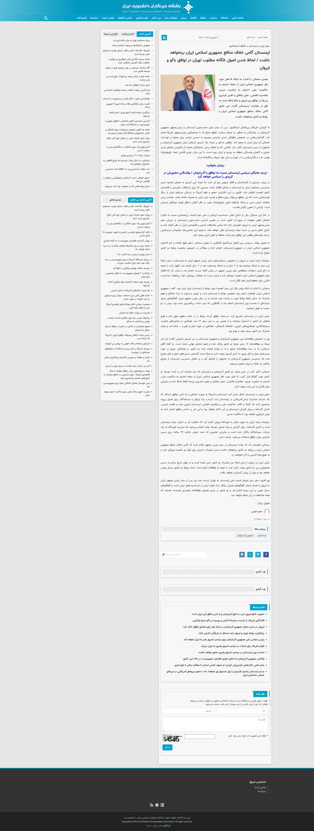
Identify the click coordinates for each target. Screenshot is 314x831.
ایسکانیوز (234, 127)
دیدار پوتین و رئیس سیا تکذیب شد (133, 254)
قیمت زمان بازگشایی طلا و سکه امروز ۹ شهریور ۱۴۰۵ (128, 105)
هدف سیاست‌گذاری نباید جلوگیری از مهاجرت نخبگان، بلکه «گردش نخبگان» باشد (129, 61)
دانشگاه (224, 18)
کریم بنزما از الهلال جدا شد (137, 85)
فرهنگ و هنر (171, 18)
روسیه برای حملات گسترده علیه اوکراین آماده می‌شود (129, 283)
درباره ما (262, 791)
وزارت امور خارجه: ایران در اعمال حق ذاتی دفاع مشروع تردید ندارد (128, 140)
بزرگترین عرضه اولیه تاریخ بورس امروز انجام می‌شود (129, 114)
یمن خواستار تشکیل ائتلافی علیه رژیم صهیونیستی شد (126, 385)
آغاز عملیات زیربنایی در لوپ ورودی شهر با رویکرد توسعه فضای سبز (127, 69)
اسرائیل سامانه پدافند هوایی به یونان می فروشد (127, 344)
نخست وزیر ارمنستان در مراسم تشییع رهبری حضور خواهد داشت (231, 652)
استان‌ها (94, 18)
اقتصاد (193, 18)
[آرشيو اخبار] (162, 805)
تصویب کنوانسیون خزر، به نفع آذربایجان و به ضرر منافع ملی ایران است (228, 614)
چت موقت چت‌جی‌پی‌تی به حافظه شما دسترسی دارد (128, 170)
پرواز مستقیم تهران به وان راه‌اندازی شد (131, 40)
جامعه (203, 18)
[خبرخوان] (151, 805)
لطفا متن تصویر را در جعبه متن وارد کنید (248, 736)
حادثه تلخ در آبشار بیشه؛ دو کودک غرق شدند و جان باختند (128, 78)
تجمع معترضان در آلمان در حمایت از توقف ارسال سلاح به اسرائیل (127, 328)
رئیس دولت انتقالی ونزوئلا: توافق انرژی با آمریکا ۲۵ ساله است (127, 336)
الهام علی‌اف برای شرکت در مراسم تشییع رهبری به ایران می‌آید (232, 646)
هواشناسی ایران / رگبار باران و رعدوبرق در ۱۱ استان (126, 99)
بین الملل (156, 18)
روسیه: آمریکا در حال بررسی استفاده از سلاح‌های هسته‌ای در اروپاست (127, 350)
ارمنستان (262, 535)
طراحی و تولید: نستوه (155, 825)
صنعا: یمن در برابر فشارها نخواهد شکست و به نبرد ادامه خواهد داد (126, 247)
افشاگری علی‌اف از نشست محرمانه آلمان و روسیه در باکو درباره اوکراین (228, 620)
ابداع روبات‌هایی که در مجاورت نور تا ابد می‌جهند (127, 186)
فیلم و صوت (108, 18)
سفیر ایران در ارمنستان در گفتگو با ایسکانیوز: (249, 46)
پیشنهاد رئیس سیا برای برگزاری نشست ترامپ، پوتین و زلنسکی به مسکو (128, 319)
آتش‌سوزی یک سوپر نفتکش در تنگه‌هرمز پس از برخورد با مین (128, 148)
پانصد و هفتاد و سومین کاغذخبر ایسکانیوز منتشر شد (127, 359)
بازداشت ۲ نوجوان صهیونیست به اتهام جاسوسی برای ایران (127, 275)
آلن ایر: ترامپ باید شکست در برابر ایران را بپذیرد (127, 366)
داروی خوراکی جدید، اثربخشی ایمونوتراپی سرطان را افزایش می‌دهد (126, 179)
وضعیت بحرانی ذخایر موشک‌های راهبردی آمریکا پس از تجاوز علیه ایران (128, 306)
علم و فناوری (142, 18)
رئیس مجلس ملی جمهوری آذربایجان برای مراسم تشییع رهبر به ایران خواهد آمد (224, 640)
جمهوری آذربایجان (245, 535)
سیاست (213, 18)
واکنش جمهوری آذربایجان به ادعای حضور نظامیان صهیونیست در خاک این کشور (223, 659)
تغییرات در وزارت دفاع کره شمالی (134, 313)
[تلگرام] (157, 805)
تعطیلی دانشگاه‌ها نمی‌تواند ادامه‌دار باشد (131, 45)
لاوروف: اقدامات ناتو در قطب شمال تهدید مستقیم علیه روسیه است (126, 52)
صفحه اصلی (237, 18)
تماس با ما (260, 788)
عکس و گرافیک (125, 18)
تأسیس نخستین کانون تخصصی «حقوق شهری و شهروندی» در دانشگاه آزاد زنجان (127, 122)
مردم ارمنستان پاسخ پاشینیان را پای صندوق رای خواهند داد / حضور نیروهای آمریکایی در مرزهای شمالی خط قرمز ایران (215, 673)
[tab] (144, 34)
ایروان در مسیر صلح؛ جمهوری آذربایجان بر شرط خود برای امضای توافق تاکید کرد (223, 627)
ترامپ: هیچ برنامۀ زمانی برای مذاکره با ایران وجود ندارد (127, 393)
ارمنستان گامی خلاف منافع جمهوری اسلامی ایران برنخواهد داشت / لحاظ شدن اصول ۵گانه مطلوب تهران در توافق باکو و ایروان (218, 60)
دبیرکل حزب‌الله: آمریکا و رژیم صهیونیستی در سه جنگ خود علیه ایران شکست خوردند (127, 261)
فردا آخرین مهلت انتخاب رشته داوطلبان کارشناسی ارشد (127, 91)
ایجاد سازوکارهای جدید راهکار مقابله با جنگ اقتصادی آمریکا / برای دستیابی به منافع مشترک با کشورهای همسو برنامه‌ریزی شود (127, 374)
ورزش (183, 18)
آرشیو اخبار (82, 18)
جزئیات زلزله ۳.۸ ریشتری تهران (135, 155)
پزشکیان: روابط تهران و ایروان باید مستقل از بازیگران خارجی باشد (231, 633)
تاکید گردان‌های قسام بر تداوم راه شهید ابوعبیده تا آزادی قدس (126, 234)
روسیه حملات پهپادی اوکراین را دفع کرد (131, 268)
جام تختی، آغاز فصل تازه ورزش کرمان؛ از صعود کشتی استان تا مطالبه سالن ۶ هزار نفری (219, 665)
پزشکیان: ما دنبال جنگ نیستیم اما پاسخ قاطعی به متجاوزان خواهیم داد (126, 162)
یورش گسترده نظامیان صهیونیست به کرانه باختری (127, 241)
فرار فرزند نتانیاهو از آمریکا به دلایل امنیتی (130, 290)
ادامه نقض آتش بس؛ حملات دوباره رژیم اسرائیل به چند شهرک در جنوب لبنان (127, 297)
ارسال (167, 747)
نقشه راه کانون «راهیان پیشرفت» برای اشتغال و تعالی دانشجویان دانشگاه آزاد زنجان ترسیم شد (128, 131)
